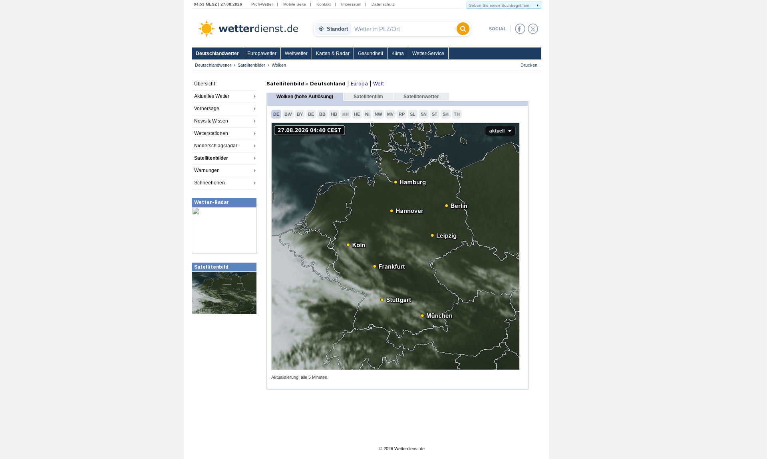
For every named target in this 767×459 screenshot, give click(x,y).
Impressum (351, 4)
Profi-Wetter (262, 4)
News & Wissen (211, 121)
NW (378, 114)
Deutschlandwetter (217, 53)
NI (367, 114)
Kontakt (323, 4)
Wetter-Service (428, 53)
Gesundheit (370, 53)
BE (311, 114)
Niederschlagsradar (215, 145)
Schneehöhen (209, 183)
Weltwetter (296, 53)
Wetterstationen (211, 133)
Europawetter (261, 53)
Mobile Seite (294, 4)
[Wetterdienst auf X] (533, 29)
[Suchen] (463, 28)
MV (390, 114)
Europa (359, 83)
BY (300, 114)
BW (288, 114)
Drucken (529, 65)
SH (446, 114)
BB (322, 114)
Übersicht (204, 84)
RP (402, 114)
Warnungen (207, 170)
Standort (337, 29)
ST (434, 114)
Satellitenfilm (368, 96)
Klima (397, 53)
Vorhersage (206, 108)
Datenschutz (383, 4)
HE (357, 114)
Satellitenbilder (251, 65)
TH (457, 114)
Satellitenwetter (421, 96)
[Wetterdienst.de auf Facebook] (520, 29)
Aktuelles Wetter (211, 96)
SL (412, 114)
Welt (378, 83)
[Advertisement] (224, 375)
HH (345, 114)
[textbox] (404, 29)
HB (334, 114)
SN (424, 114)
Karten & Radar (333, 53)
